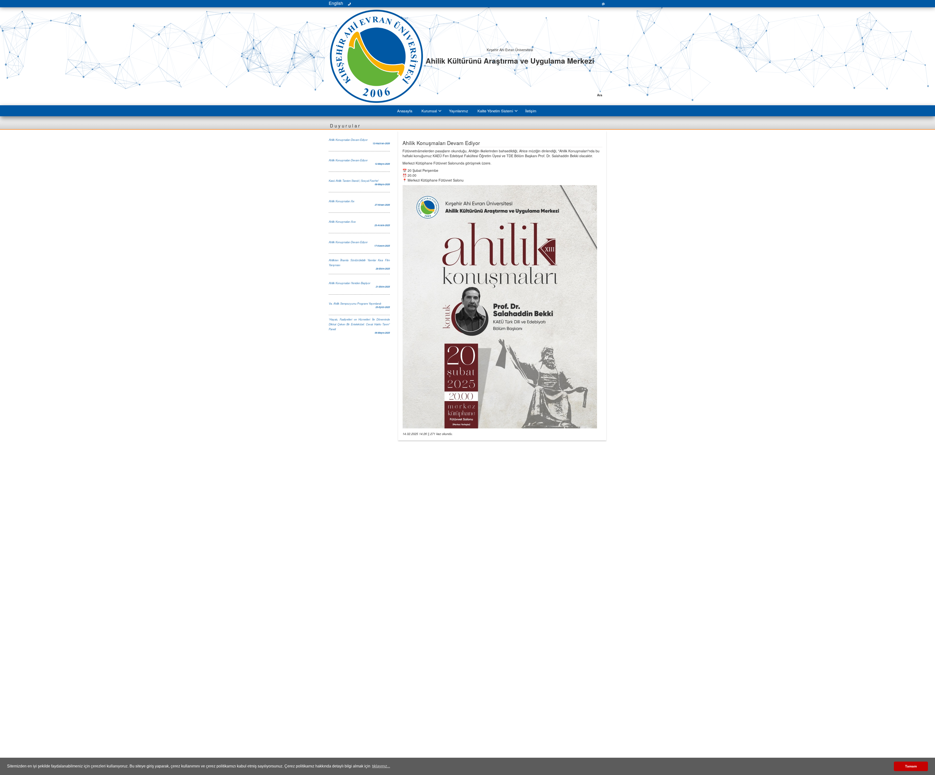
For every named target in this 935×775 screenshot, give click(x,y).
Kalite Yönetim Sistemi (495, 110)
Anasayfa (404, 110)
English (336, 3)
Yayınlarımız (458, 110)
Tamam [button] (911, 766)
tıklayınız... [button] (381, 766)
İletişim (530, 110)
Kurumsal (429, 110)
